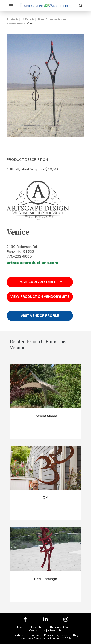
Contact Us (37, 630)
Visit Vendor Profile (40, 315)
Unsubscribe (20, 635)
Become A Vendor (63, 627)
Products (13, 19)
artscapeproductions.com (32, 263)
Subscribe (21, 627)
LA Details (28, 19)
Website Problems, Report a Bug (55, 635)
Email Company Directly (39, 282)
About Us (55, 630)
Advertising (39, 627)
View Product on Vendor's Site (39, 297)
